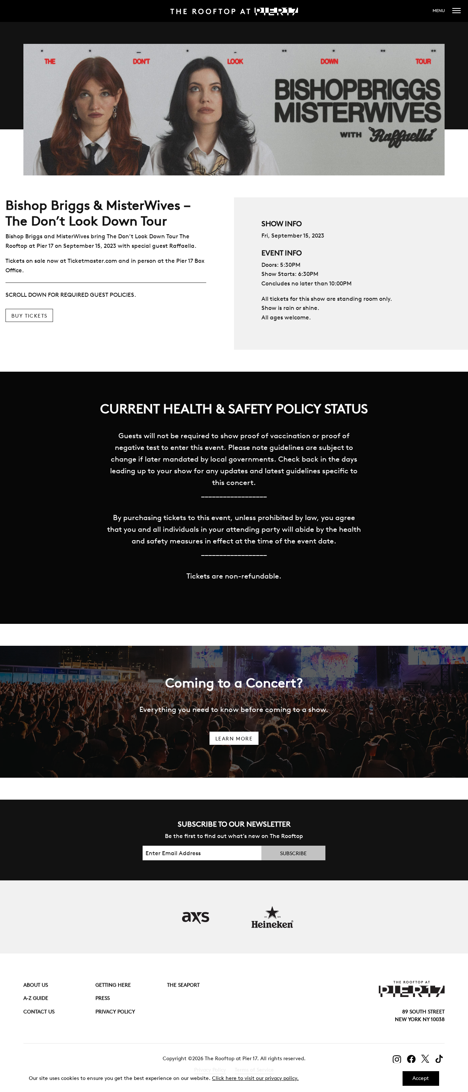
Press (102, 998)
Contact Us (38, 1011)
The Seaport (183, 985)
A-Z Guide (35, 998)
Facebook (411, 1059)
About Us (35, 985)
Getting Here (113, 985)
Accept (420, 1078)
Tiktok (440, 1059)
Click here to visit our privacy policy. (255, 1078)
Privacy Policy (115, 1011)
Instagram (397, 1059)
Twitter (425, 1059)
